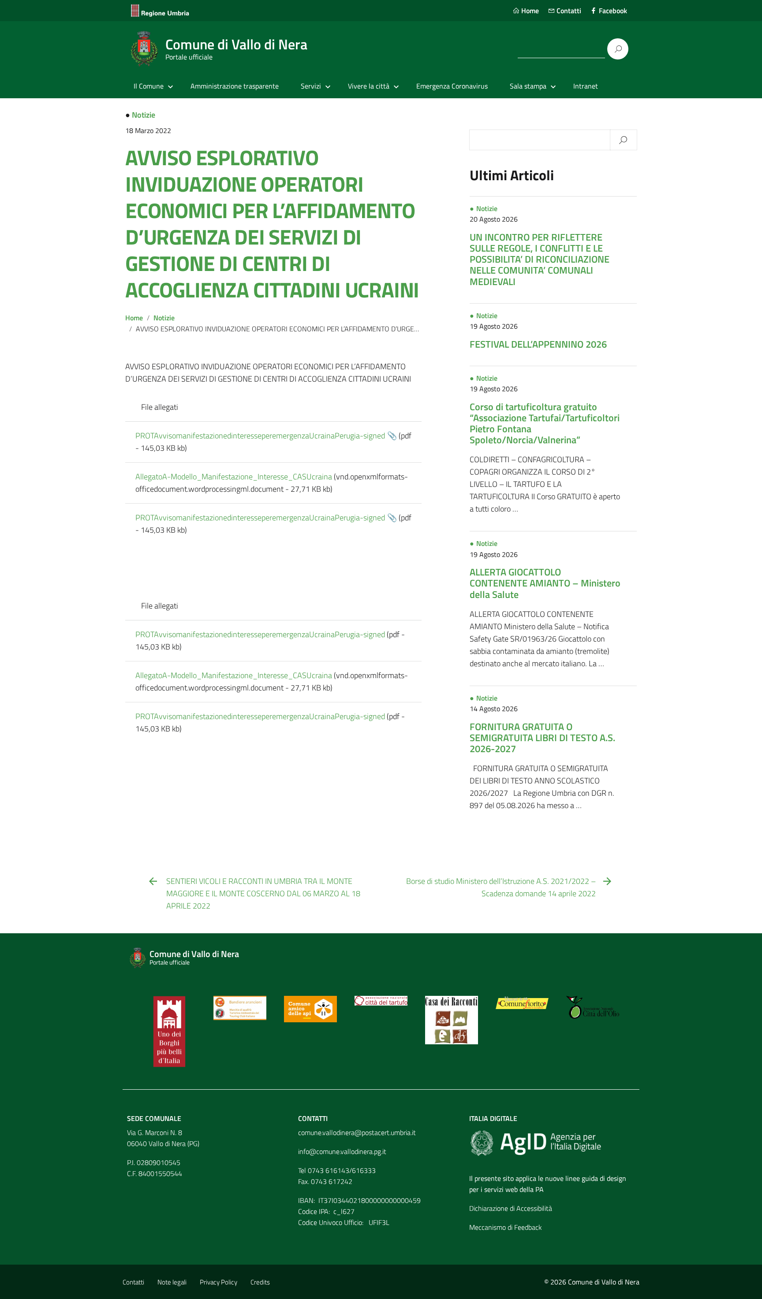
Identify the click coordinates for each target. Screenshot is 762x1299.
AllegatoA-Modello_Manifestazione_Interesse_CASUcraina (233, 476)
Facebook (612, 10)
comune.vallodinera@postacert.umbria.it (357, 1132)
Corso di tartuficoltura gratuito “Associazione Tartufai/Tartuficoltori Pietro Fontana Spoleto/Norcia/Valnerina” (545, 423)
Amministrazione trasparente (234, 86)
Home (529, 10)
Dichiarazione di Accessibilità (510, 1208)
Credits (260, 1282)
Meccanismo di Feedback (505, 1227)
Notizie (143, 115)
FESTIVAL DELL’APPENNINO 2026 (538, 344)
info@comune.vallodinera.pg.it (342, 1151)
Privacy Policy (218, 1282)
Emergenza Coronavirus (452, 86)
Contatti (568, 10)
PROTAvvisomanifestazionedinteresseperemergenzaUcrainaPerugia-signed (260, 436)
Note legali (172, 1282)
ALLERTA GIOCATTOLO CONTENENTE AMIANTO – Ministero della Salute (545, 583)
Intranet (585, 86)
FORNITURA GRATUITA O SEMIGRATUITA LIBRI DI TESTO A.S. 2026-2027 (542, 738)
